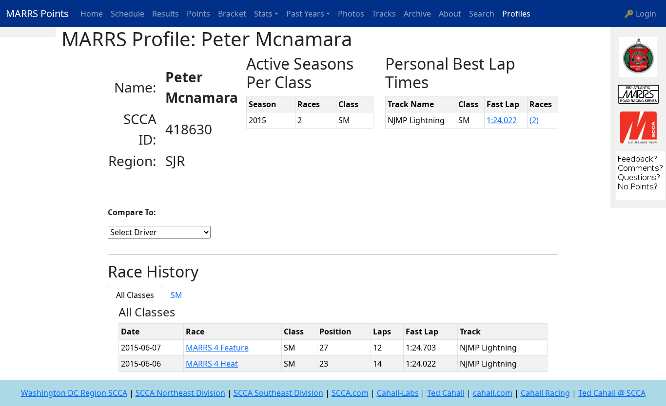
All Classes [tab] (135, 295)
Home (91, 13)
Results (165, 13)
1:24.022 (502, 120)
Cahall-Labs (398, 393)
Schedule (127, 13)
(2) (534, 120)
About (450, 13)
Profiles (516, 13)
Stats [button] (263, 13)
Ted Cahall (446, 393)
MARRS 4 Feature (217, 347)
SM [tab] (176, 295)
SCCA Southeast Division (278, 393)
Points (198, 13)
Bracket (232, 13)
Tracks (384, 13)
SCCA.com (350, 393)
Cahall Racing (545, 393)
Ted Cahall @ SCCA (612, 393)
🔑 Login (640, 13)
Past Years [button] (305, 13)
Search (481, 13)
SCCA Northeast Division (180, 393)
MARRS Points (37, 13)
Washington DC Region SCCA (74, 393)
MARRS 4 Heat (212, 363)
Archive (417, 13)
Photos (351, 13)
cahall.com (492, 393)
